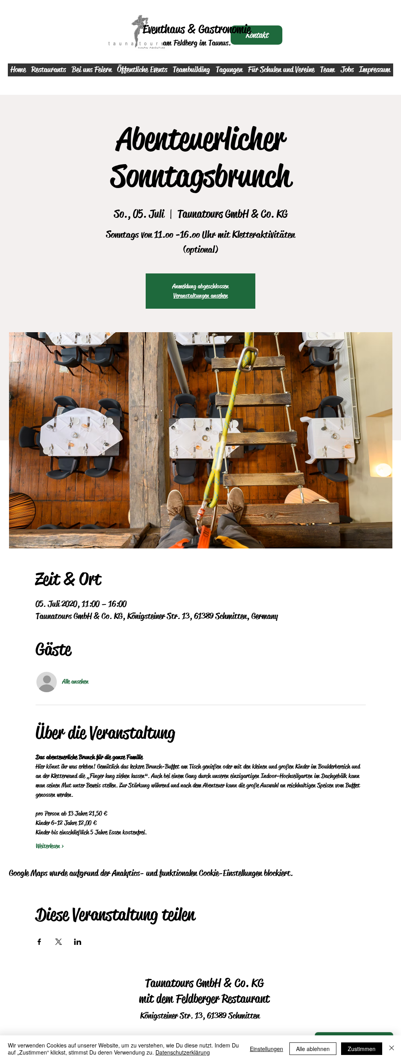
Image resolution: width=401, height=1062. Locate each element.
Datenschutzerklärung (182, 1052)
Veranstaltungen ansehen (200, 295)
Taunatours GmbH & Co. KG (204, 982)
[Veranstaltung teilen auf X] (58, 942)
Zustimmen (362, 1049)
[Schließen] (391, 1049)
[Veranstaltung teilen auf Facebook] (39, 942)
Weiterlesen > (50, 846)
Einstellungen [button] (266, 1049)
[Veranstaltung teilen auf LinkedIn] (77, 942)
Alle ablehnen (313, 1049)
